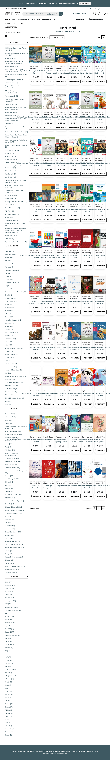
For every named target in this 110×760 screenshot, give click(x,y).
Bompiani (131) (9, 336)
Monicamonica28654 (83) (12, 635)
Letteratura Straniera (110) (13, 573)
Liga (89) (7, 626)
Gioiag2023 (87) (10, 632)
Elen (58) (7, 701)
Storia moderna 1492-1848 (53, 299)
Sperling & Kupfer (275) (12, 283)
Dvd (33, 19)
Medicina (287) (9, 488)
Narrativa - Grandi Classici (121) (15, 566)
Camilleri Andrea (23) (11, 220)
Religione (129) (9, 560)
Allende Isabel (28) (10, 177)
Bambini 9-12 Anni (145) (12, 541)
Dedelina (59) (9, 694)
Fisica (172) (8, 516)
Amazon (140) (9, 326)
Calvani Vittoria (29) (11, 171)
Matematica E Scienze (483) (13, 461)
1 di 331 (98, 37)
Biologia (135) (9, 554)
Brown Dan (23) (9, 217)
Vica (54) (7, 719)
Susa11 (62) (8, 682)
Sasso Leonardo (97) (11, 66)
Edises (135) (9, 329)
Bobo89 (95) (8, 619)
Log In (98, 9)
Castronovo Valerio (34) (12, 150)
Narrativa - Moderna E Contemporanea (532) (11, 454)
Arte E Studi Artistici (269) (13, 494)
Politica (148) (9, 538)
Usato (7, 19)
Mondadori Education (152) (13, 320)
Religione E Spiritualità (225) (13, 507)
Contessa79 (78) (10, 644)
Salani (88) (8, 401)
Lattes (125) (8, 345)
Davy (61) (8, 685)
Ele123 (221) (9, 591)
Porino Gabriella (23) (11, 236)
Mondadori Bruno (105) (12, 386)
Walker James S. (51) (11, 96)
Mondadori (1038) (10, 254)
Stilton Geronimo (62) (11, 83)
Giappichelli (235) (10, 298)
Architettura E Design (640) (13, 434)
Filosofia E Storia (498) (12, 458)
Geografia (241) (9, 504)
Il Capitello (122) (10, 351)
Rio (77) (7, 651)
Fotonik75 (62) (9, 679)
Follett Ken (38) (9, 124)
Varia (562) (8, 447)
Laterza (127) (9, 342)
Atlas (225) (8, 304)
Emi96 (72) (8, 660)
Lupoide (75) (8, 654)
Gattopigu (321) (9, 588)
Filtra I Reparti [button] (11, 408)
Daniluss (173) (9, 598)
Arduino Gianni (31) (11, 159)
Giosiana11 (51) (9, 729)
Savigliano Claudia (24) (12, 214)
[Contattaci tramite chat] (94, 14)
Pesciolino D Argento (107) (13, 610)
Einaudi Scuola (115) (11, 364)
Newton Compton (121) (12, 354)
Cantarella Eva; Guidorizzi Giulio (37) (16, 132)
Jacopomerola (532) (11, 585)
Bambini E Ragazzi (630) (12, 438)
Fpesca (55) (8, 716)
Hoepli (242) (8, 295)
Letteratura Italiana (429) (12, 468)
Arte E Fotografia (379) (12, 479)
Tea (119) (7, 361)
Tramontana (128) (10, 339)
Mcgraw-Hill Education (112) (13, 370)
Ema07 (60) (8, 691)
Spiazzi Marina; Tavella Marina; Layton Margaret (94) (14, 70)
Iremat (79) (8, 641)
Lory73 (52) (8, 726)
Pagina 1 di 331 (34, 508)
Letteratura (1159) (10, 417)
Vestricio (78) (9, 648)
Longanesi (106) (10, 379)
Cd (54, 19)
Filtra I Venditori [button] (11, 576)
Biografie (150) (9, 535)
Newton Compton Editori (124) (14, 348)
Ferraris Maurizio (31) (11, 163)
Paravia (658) (9, 258)
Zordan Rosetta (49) (11, 104)
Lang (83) (8, 404)
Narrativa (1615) (10, 414)
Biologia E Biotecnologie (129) (14, 557)
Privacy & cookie (62, 754)
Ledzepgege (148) (10, 601)
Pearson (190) (9, 311)
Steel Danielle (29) (10, 174)
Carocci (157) (9, 317)
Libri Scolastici (23, 19)
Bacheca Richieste (97, 19)
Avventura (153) (10, 529)
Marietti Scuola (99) (11, 392)
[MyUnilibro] (99, 14)
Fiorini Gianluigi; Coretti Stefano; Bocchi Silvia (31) (15, 167)
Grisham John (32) (10, 156)
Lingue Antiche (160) (11, 526)
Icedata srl (53, 754)
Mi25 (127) (8, 604)
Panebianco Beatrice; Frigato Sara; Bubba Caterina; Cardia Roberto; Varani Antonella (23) (16, 230)
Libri (13, 19)
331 (103, 508)
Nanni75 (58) (9, 704)
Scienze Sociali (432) (11, 464)
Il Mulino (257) (9, 289)
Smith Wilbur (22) (10, 239)
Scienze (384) (9, 476)
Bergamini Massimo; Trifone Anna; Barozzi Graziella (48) (15, 108)
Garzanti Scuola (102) (11, 389)
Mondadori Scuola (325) (12, 270)
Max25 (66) (8, 673)
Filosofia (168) (9, 519)
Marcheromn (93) (10, 623)
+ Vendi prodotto (78, 14)
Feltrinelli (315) (9, 273)
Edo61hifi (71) (9, 663)
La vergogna (74, 252)
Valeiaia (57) (8, 710)
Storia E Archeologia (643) (13, 431)
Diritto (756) (8, 420)
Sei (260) (7, 286)
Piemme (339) (9, 267)
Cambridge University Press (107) (15, 376)
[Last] (99, 508)
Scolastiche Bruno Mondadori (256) (16, 292)
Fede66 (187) (9, 595)
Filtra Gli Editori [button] (11, 246)
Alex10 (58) (8, 698)
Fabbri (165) (8, 314)
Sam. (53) (8, 723)
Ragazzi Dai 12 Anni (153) (13, 532)
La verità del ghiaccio (38, 483)
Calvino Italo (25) (10, 205)
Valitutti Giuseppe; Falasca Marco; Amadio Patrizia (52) (15, 92)
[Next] (103, 37)
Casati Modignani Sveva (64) (14, 80)
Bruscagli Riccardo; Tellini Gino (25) (16, 202)
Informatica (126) (10, 563)
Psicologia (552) (10, 450)
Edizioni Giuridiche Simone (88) (14, 398)
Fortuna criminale (63, 483)
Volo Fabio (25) (9, 211)
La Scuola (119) (9, 357)
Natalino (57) (9, 707)
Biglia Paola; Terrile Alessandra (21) (16, 242)
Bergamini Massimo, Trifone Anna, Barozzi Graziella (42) (15, 119)
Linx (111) (8, 373)
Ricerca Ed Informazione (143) (14, 548)
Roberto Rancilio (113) (11, 607)
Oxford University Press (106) (14, 382)
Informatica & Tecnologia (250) (14, 501)
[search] (61, 14)
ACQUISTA (37, 81)
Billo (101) (8, 613)
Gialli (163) (8, 523)
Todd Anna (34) (9, 153)
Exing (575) (8, 582)
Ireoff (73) (8, 657)
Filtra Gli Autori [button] (11, 42)
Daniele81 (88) (9, 629)
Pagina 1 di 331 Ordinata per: (39, 37)
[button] (105, 14)
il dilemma (36, 206)
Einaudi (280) (9, 279)
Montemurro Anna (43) (11, 115)
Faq (92, 9)
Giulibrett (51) (9, 732)
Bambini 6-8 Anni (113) (12, 569)
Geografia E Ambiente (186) (13, 513)
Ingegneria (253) (10, 498)
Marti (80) (8, 638)
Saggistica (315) (10, 485)
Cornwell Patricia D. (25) (12, 208)
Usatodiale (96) (9, 616)
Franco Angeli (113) (11, 367)
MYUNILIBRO (85, 3)
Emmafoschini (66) (10, 669)
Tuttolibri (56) (9, 713)
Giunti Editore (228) (11, 301)
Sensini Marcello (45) (11, 112)
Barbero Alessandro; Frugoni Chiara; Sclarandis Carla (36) (16, 136)
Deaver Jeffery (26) (11, 195)
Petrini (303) (8, 276)
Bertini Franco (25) (10, 199)
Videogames (46, 19)
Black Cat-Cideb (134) (11, 332)
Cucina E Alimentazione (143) (14, 544)
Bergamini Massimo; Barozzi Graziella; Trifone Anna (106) (14, 62)
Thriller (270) (8, 491)
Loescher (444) (9, 264)
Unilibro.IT (80, 19)
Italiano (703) (9, 423)
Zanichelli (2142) (10, 251)
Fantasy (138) (9, 551)
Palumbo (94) (9, 395)
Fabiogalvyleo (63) (10, 676)
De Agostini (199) (10, 307)
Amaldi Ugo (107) (10, 58)
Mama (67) (8, 666)
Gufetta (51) (8, 735)
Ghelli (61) (8, 688)
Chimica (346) (9, 482)
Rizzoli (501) (8, 261)
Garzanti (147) (9, 323)
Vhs (38, 19)
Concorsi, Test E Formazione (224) (15, 510)
